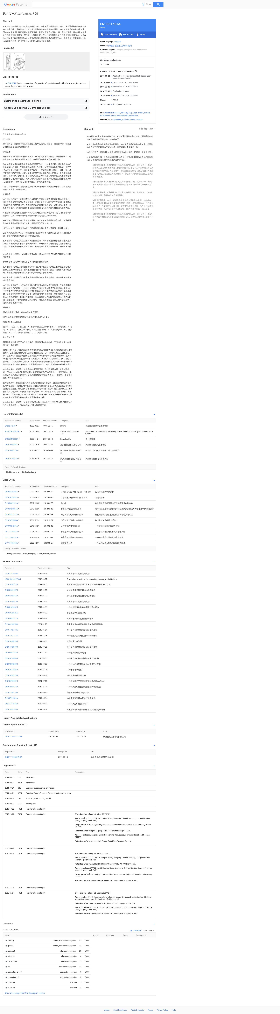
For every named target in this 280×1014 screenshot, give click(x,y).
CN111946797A (11, 537)
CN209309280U (11, 664)
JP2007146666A (12, 439)
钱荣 (130, 46)
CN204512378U (11, 647)
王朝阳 (124, 46)
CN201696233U (11, 584)
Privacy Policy (162, 1010)
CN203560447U (11, 596)
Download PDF (110, 34)
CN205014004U (11, 658)
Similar (142, 34)
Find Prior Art (128, 34)
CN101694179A (11, 675)
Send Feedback (120, 1010)
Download (136, 930)
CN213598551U (11, 681)
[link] (46, 85)
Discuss (139, 120)
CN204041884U (11, 670)
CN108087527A (11, 618)
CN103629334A (11, 509)
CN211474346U (11, 704)
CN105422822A (11, 514)
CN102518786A (11, 492)
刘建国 (111, 46)
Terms (150, 1010)
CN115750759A (11, 543)
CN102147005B (11, 573)
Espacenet (116, 120)
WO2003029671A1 (13, 431)
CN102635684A (11, 497)
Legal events (138, 113)
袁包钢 (117, 46)
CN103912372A (11, 613)
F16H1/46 (12, 83)
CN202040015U (11, 459)
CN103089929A (11, 503)
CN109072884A (11, 520)
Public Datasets (137, 1010)
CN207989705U (11, 709)
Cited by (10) (126, 113)
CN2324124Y (10, 426)
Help (174, 1010)
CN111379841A (11, 531)
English (118, 42)
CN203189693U (11, 607)
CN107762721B (11, 635)
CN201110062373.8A (13, 736)
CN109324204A (11, 526)
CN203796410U (11, 692)
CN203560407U (11, 590)
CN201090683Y (11, 445)
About (107, 1010)
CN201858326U (11, 641)
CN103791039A (11, 698)
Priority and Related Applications (124, 116)
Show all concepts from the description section (25, 993)
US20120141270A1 (13, 579)
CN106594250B (11, 624)
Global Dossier (128, 120)
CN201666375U (11, 450)
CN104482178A (11, 630)
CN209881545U (11, 653)
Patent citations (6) (112, 113)
